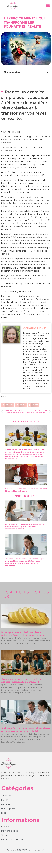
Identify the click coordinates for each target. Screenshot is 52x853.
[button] (48, 5)
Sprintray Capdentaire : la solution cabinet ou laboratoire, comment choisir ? (25, 730)
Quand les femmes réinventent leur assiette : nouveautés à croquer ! (22, 680)
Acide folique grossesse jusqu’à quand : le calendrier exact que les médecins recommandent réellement (24, 526)
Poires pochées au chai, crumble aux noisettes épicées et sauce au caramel (23, 634)
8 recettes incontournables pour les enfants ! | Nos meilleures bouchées (26, 490)
